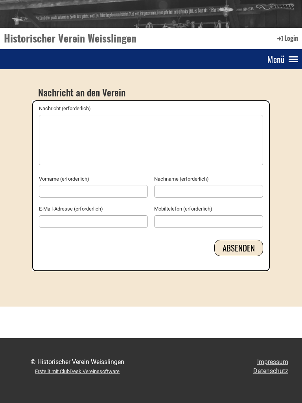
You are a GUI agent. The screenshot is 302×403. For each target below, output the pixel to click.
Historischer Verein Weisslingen (70, 38)
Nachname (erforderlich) (181, 179)
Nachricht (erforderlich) (65, 108)
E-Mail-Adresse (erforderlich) (71, 209)
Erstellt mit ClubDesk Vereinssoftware (77, 371)
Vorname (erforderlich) (64, 179)
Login (291, 38)
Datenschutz (270, 371)
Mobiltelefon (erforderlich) (183, 209)
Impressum (272, 362)
